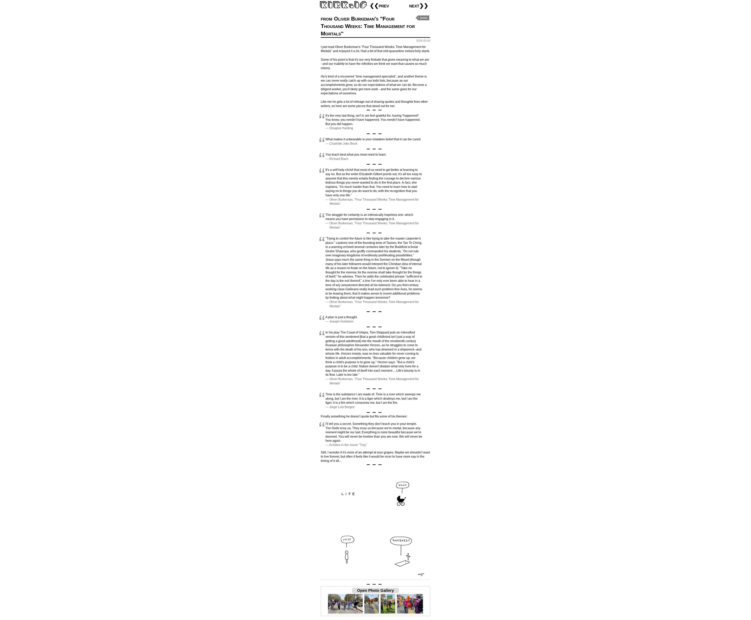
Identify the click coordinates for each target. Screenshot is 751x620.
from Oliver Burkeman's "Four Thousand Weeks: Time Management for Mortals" (368, 26)
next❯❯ (418, 6)
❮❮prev (379, 6)
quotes (423, 18)
